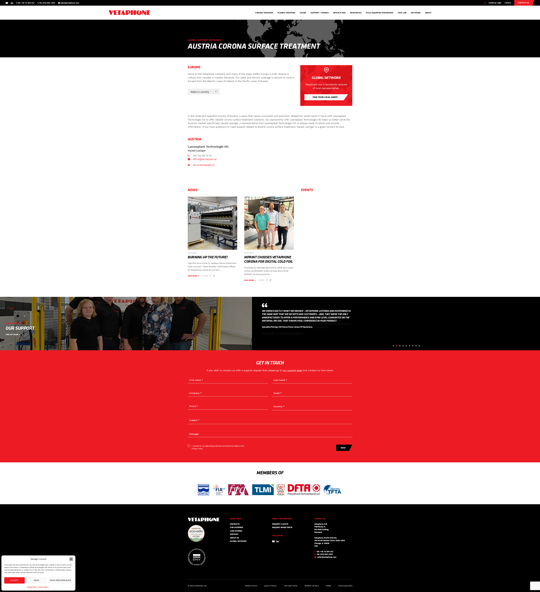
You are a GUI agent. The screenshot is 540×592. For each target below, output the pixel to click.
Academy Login (495, 3)
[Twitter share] (214, 275)
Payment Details (312, 586)
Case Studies (236, 531)
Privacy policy (251, 586)
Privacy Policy (43, 587)
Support (234, 534)
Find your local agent (325, 97)
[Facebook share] (210, 275)
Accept (14, 580)
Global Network (238, 541)
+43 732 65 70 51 (202, 155)
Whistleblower (345, 586)
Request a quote (280, 524)
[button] (71, 559)
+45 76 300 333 (326, 552)
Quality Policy (270, 586)
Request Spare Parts (282, 527)
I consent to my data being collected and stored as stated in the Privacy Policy (218, 447)
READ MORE (193, 276)
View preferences (60, 580)
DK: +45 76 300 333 (25, 3)
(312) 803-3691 (326, 554)
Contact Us (523, 3)
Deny (36, 580)
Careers (508, 3)
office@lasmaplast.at (205, 159)
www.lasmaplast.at (203, 165)
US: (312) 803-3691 (47, 3)
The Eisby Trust (291, 586)
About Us (234, 538)
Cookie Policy (32, 587)
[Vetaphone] (129, 12)
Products (234, 524)
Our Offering (236, 527)
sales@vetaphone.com (69, 3)
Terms (328, 586)
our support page (292, 370)
